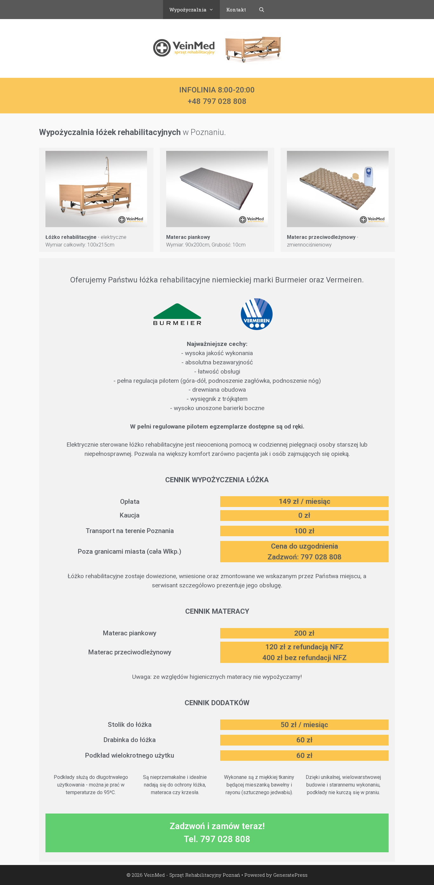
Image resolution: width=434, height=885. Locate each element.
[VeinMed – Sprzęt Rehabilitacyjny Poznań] (217, 47)
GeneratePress (290, 875)
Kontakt (236, 9)
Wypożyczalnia (188, 9)
